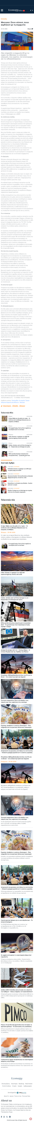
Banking (21, 1083)
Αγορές (20, 1086)
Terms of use (17, 1096)
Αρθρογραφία (27, 1086)
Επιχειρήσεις (6, 1083)
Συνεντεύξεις (6, 1086)
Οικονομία (14, 1083)
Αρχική (12, 1096)
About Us (6, 1096)
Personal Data (26, 1096)
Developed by (12, 1092)
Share (29, 29)
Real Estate (28, 1083)
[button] (2, 10)
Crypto (14, 1086)
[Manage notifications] (30, 1119)
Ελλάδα (4, 19)
